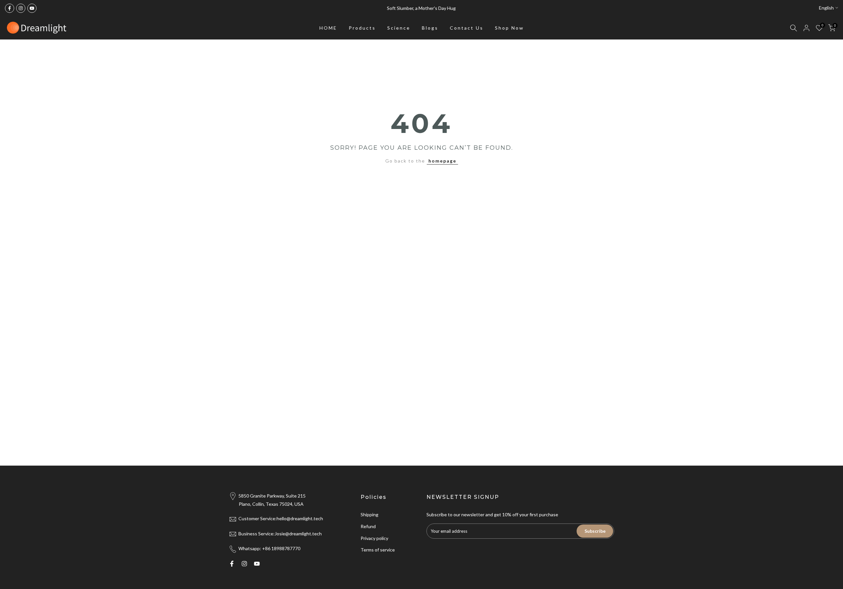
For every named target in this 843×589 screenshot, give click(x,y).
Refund (368, 526)
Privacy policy (374, 538)
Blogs (430, 28)
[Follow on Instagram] (20, 8)
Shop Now (509, 28)
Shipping (369, 514)
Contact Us (466, 28)
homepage (442, 161)
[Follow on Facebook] (9, 8)
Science (398, 28)
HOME (328, 28)
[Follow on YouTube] (32, 8)
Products (362, 28)
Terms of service (378, 549)
